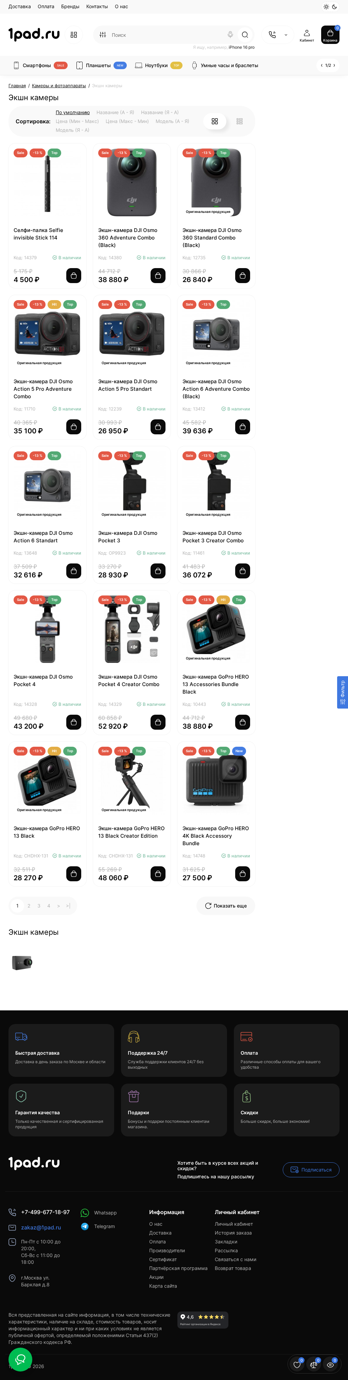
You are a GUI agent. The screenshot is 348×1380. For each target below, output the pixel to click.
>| (68, 906)
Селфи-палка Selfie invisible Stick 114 (38, 234)
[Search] (230, 34)
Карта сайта (163, 1286)
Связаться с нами (235, 1259)
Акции (156, 1277)
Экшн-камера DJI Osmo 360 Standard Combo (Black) (212, 237)
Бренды (70, 6)
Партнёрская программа (178, 1268)
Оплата (46, 6)
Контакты (97, 6)
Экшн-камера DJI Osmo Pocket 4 (43, 680)
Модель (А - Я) (172, 121)
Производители (167, 1250)
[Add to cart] (73, 275)
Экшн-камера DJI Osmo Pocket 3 (127, 537)
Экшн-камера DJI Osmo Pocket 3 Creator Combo (213, 537)
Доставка (19, 6)
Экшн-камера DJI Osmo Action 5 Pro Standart (127, 385)
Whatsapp (105, 1212)
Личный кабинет (234, 1224)
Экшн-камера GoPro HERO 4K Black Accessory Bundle (215, 836)
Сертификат (163, 1259)
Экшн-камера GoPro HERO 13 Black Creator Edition (131, 832)
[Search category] (102, 34)
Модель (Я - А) (72, 130)
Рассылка (226, 1250)
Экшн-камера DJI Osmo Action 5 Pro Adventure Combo (43, 389)
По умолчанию (73, 112)
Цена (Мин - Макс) (77, 121)
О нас (121, 6)
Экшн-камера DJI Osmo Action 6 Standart (43, 537)
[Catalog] (74, 35)
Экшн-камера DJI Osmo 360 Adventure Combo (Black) (127, 237)
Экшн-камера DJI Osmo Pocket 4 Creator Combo (128, 680)
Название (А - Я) (115, 112)
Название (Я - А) (160, 112)
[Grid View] (214, 121)
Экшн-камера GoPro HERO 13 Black (47, 832)
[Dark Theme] (334, 7)
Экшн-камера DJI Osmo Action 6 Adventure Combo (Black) (216, 389)
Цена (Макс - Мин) (127, 121)
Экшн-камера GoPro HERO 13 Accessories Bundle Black (215, 684)
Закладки (226, 1241)
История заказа (233, 1233)
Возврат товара (233, 1268)
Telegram (104, 1226)
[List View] (239, 121)
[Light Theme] (326, 7)
